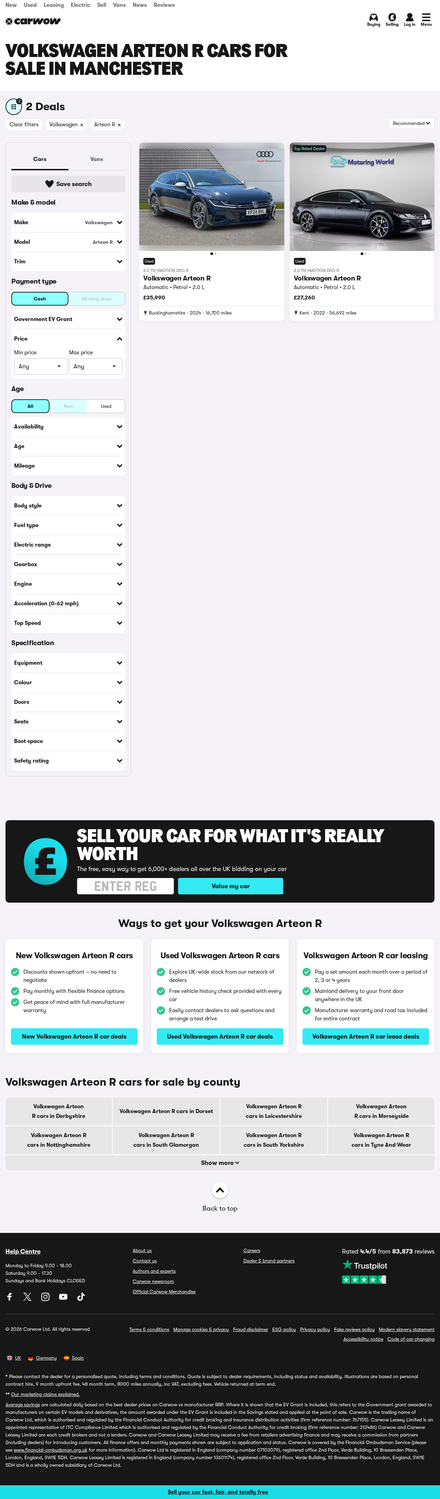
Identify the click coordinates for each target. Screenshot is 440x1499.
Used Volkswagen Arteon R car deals (220, 1036)
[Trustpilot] (388, 1271)
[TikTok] (81, 1299)
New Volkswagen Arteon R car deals (74, 1036)
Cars (39, 159)
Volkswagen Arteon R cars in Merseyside (381, 1111)
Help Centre (23, 1251)
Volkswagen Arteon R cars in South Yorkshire (274, 1140)
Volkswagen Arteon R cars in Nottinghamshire (58, 1140)
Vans (119, 5)
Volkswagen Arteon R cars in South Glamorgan (166, 1140)
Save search (74, 184)
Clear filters (24, 125)
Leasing (54, 5)
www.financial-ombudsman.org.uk (50, 1450)
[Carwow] (33, 21)
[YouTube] (64, 1299)
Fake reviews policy (354, 1329)
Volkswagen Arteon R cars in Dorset (166, 1111)
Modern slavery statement (406, 1329)
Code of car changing (410, 1339)
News (140, 5)
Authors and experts (154, 1271)
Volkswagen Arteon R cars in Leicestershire (274, 1111)
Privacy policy (315, 1329)
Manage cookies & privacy (201, 1329)
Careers (251, 1250)
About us (142, 1250)
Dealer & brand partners (269, 1260)
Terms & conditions (149, 1329)
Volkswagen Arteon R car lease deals (365, 1036)
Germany (46, 1358)
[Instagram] (46, 1299)
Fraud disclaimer (250, 1329)
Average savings (23, 1404)
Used (30, 5)
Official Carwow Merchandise (164, 1291)
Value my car (231, 886)
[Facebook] (10, 1299)
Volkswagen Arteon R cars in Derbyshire (58, 1111)
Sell (101, 5)
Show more (218, 1162)
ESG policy (284, 1329)
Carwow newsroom (153, 1281)
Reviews (164, 5)
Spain (78, 1358)
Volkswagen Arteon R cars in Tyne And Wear (381, 1140)
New (11, 5)
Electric (80, 5)
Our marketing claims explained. (45, 1394)
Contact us (145, 1260)
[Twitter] (28, 1299)
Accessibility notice (363, 1339)
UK (18, 1358)
